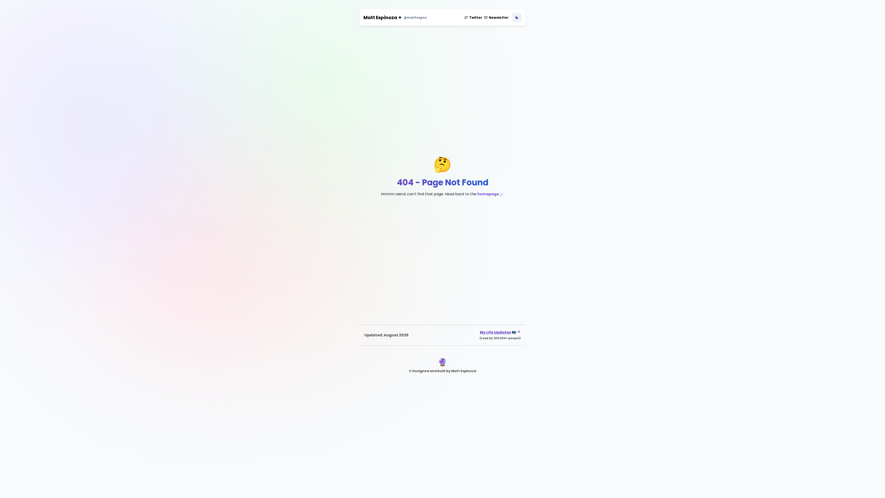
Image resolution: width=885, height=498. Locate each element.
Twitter (475, 17)
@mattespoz (415, 17)
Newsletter (499, 17)
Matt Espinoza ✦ (382, 17)
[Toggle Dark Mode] (517, 17)
